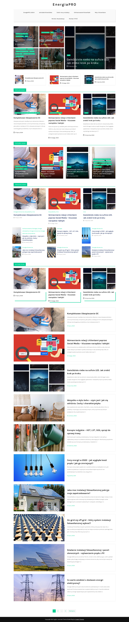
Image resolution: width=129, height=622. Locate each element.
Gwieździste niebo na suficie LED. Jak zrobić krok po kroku (88, 61)
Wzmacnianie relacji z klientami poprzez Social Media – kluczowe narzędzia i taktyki (51, 39)
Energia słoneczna (22, 33)
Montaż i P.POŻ (73, 19)
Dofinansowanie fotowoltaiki (82, 12)
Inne (26, 36)
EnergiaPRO (64, 4)
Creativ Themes (79, 619)
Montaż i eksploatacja (58, 19)
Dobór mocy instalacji (63, 12)
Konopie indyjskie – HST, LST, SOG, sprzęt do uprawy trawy (51, 63)
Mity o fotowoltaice (100, 12)
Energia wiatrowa (29, 53)
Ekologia (30, 49)
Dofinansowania (21, 49)
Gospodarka (19, 36)
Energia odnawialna (22, 51)
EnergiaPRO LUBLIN (28, 12)
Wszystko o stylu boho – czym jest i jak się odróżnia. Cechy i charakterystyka (25, 62)
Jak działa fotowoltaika (45, 12)
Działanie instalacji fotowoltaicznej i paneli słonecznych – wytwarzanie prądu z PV (103, 252)
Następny (72, 611)
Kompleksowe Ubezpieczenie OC (25, 41)
